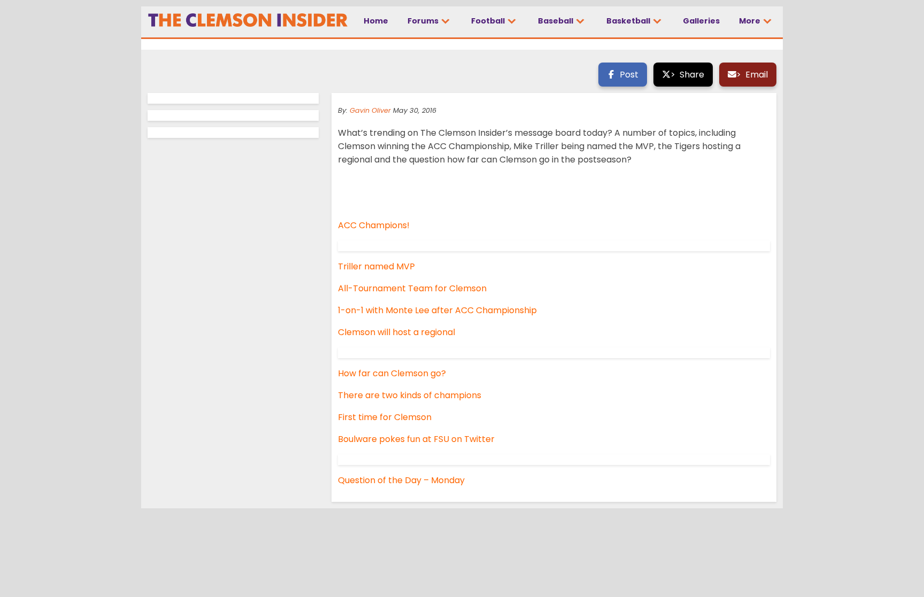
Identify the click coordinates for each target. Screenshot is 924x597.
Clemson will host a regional (396, 332)
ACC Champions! (374, 225)
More (750, 20)
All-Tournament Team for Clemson (412, 288)
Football (488, 20)
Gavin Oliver (370, 110)
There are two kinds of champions (409, 395)
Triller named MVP (376, 266)
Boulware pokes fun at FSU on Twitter (416, 439)
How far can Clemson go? (392, 373)
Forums (423, 20)
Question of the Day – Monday (401, 480)
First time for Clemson (385, 417)
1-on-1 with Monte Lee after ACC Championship (437, 310)
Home (376, 20)
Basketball (629, 20)
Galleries (701, 20)
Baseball (556, 20)
